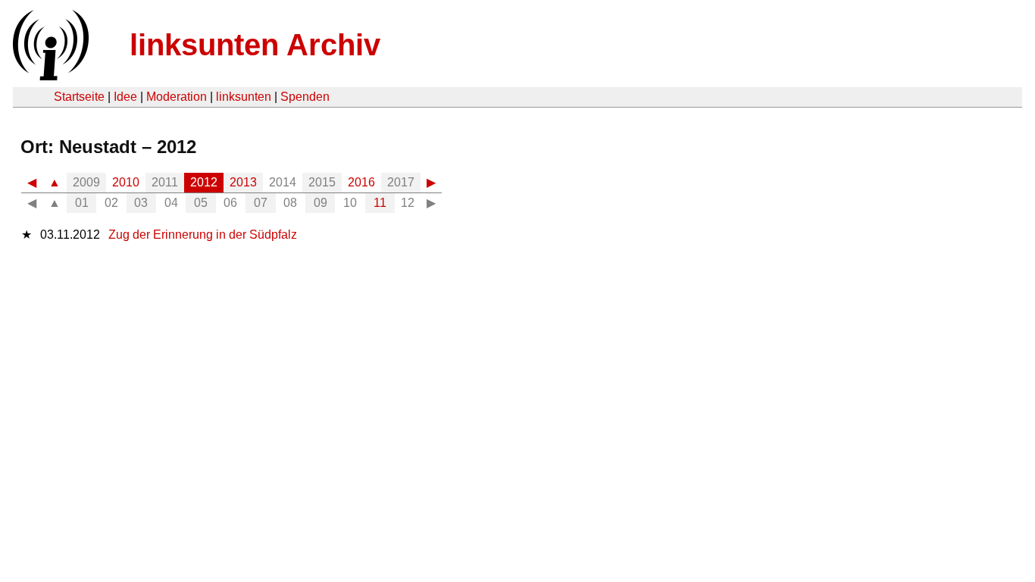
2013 (243, 182)
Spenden (305, 96)
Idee (125, 96)
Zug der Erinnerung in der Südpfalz (202, 234)
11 (380, 202)
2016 (361, 182)
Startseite (79, 96)
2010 (125, 182)
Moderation (176, 96)
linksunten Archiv (255, 44)
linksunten (243, 96)
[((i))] (49, 76)
